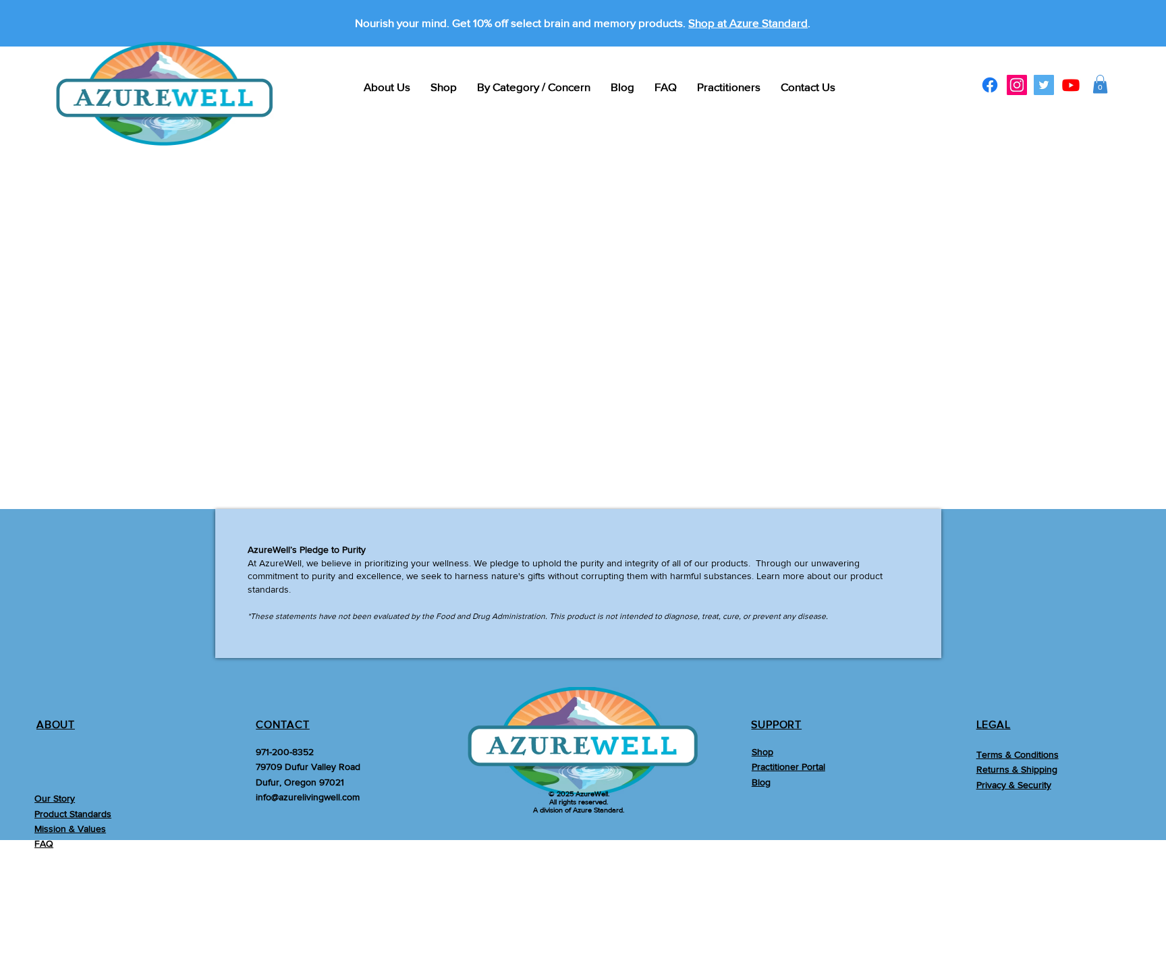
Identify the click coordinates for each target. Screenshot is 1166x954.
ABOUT (55, 724)
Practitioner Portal (788, 766)
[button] (1100, 84)
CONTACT (283, 724)
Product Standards (72, 813)
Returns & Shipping (1016, 769)
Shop (762, 751)
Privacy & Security (1013, 784)
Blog (761, 782)
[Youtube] (1071, 85)
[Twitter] (1044, 85)
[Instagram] (1017, 85)
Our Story (54, 798)
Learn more (780, 575)
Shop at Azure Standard (748, 22)
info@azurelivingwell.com (308, 797)
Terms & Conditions (1017, 754)
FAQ (43, 843)
